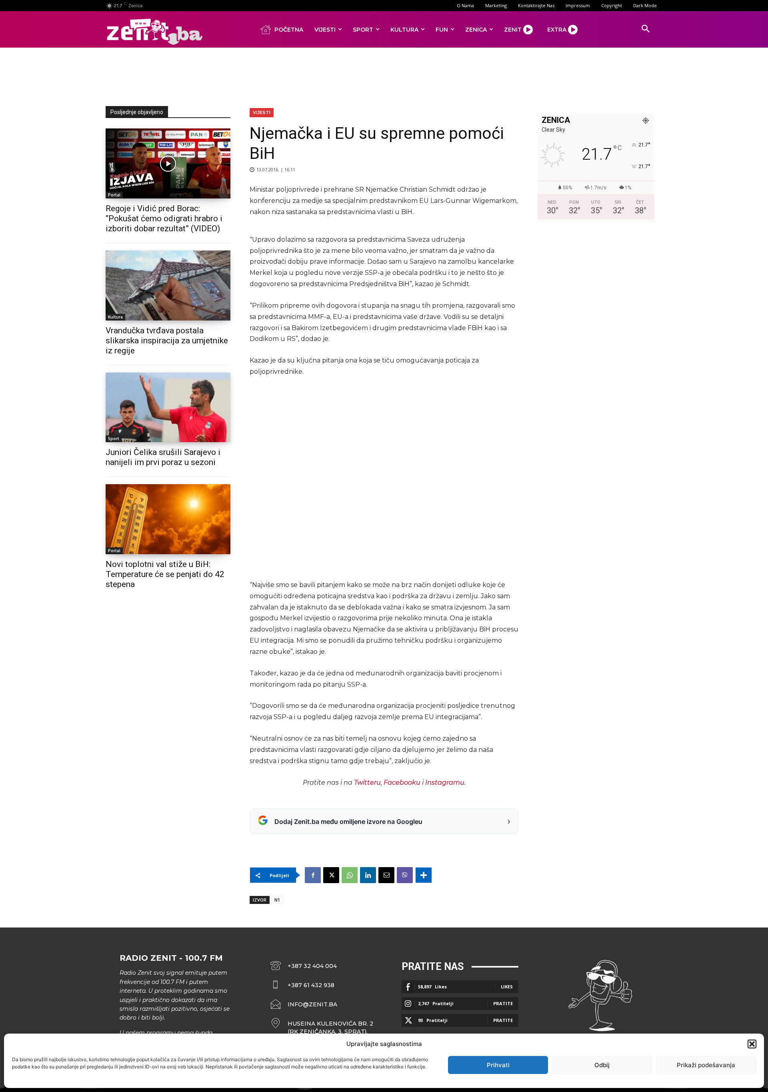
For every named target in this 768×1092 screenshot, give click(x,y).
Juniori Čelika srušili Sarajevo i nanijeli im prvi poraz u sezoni (163, 457)
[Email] (386, 875)
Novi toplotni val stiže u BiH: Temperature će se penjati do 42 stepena (165, 574)
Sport (113, 438)
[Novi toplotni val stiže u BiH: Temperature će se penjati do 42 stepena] (168, 519)
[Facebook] (313, 875)
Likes (507, 987)
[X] (331, 875)
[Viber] (405, 875)
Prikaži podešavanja (706, 1065)
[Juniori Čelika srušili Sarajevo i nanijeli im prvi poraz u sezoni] (168, 408)
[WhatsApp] (350, 875)
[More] (423, 875)
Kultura (115, 317)
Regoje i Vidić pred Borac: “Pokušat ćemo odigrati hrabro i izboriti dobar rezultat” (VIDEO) (164, 218)
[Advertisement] (384, 75)
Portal (114, 195)
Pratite (503, 1003)
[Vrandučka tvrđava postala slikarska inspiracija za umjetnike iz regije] (168, 285)
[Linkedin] (368, 875)
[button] (752, 1044)
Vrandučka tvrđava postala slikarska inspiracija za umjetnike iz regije (167, 340)
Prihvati (498, 1065)
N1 (277, 900)
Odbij (602, 1065)
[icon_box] (322, 1027)
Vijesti (261, 112)
